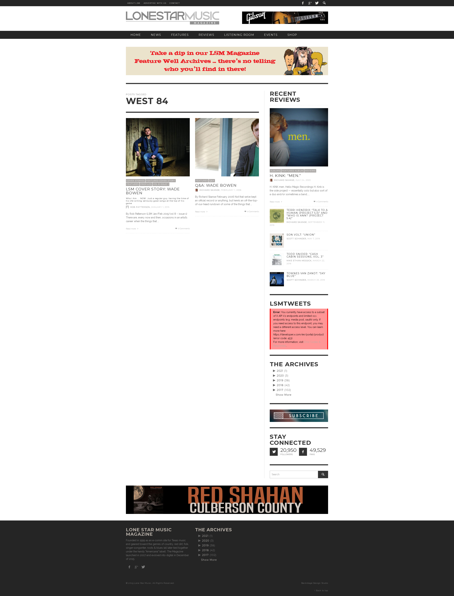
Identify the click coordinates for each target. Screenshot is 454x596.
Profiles (145, 184)
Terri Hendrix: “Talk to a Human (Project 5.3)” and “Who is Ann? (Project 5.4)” (307, 214)
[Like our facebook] (303, 452)
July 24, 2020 (303, 180)
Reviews (310, 170)
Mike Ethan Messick (299, 260)
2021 (280, 370)
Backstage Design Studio (314, 583)
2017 (280, 390)
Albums (275, 170)
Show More (284, 394)
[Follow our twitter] (274, 452)
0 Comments (184, 228)
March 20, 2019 (316, 280)
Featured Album (292, 170)
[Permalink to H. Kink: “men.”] (299, 137)
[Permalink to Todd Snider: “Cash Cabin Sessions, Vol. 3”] (277, 259)
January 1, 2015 (160, 207)
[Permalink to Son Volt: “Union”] (277, 240)
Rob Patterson (140, 207)
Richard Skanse (210, 190)
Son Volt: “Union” (301, 234)
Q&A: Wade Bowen (216, 185)
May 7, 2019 (314, 238)
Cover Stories (136, 180)
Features (133, 184)
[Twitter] (316, 3)
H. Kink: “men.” (285, 175)
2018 (280, 385)
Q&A (212, 180)
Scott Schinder (296, 238)
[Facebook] (303, 3)
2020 (280, 375)
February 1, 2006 (231, 190)
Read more (131, 229)
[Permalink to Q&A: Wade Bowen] (227, 149)
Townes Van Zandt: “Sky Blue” (306, 275)
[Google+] (309, 3)
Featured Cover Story (160, 180)
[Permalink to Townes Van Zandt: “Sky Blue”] (277, 279)
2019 (280, 380)
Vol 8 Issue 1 (161, 184)
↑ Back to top (321, 590)
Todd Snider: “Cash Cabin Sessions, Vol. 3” (305, 255)
